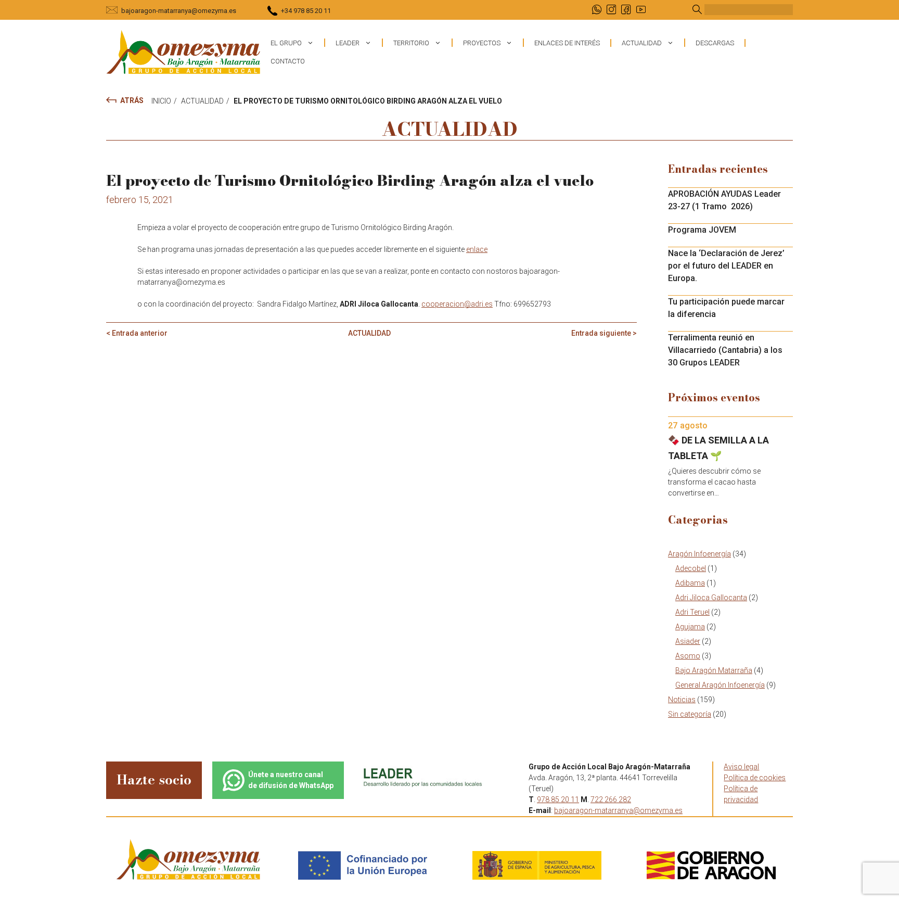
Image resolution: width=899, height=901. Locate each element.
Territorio (411, 43)
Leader (347, 43)
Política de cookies (755, 777)
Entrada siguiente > (604, 333)
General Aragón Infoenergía (720, 685)
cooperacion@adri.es (457, 304)
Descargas (715, 43)
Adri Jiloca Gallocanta (711, 597)
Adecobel (690, 568)
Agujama (690, 627)
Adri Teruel (692, 612)
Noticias (682, 699)
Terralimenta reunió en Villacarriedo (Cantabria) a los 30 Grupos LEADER (725, 350)
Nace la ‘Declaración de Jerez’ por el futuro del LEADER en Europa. (726, 265)
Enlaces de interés (567, 43)
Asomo (687, 656)
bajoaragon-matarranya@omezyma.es (178, 11)
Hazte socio (154, 779)
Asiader (687, 641)
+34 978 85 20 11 (306, 11)
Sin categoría (689, 714)
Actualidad (642, 43)
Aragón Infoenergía (699, 554)
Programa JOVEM (702, 230)
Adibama (690, 583)
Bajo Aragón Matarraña (713, 670)
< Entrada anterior (137, 333)
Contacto (288, 61)
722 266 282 (610, 799)
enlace (476, 249)
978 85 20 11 (558, 799)
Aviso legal (741, 767)
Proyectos (481, 43)
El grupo (286, 43)
